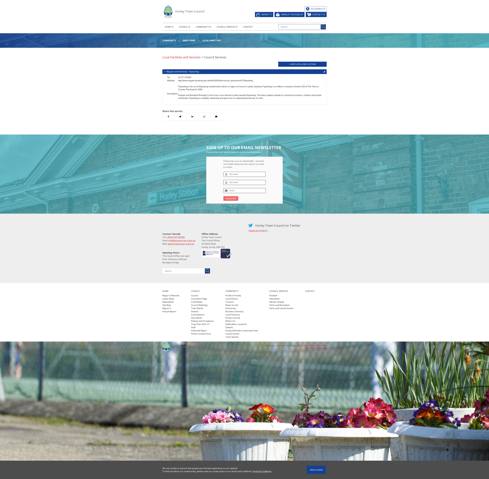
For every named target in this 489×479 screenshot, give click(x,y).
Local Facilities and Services (181, 57)
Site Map (166, 305)
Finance (194, 311)
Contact (248, 26)
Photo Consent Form (201, 333)
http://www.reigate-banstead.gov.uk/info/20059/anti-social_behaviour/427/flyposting (215, 80)
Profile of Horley (233, 295)
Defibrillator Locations (236, 324)
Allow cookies (316, 469)
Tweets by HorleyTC (258, 230)
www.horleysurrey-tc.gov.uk (181, 243)
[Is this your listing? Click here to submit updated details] (324, 71)
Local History (231, 298)
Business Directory (234, 311)
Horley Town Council (189, 11)
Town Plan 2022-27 (200, 324)
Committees (196, 302)
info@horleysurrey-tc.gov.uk (181, 240)
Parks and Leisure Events (281, 308)
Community (169, 40)
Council (194, 295)
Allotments (274, 298)
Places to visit (231, 305)
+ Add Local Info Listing (302, 64)
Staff (193, 327)
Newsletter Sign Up (292, 14)
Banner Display (276, 302)
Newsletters (168, 302)
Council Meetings (199, 305)
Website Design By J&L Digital (316, 348)
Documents (196, 317)
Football (273, 295)
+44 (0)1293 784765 (175, 237)
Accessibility (318, 8)
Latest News (168, 298)
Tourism (229, 302)
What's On (230, 321)
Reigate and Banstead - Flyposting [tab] (182, 71)
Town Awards (231, 337)
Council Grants (232, 333)
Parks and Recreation (279, 305)
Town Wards (197, 308)
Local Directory (211, 40)
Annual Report (169, 311)
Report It (266, 14)
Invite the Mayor (199, 330)
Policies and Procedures (202, 321)
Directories (189, 40)
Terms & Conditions (261, 471)
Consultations (197, 314)
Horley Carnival (232, 317)
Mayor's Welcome (170, 295)
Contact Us (318, 14)
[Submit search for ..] (207, 271)
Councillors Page (199, 298)
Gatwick (229, 327)
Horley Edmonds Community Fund (241, 330)
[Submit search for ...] (323, 26)
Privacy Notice (321, 346)
